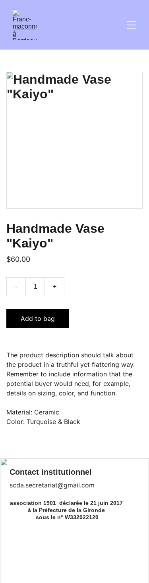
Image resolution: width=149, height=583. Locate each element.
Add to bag (38, 318)
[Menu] (131, 25)
